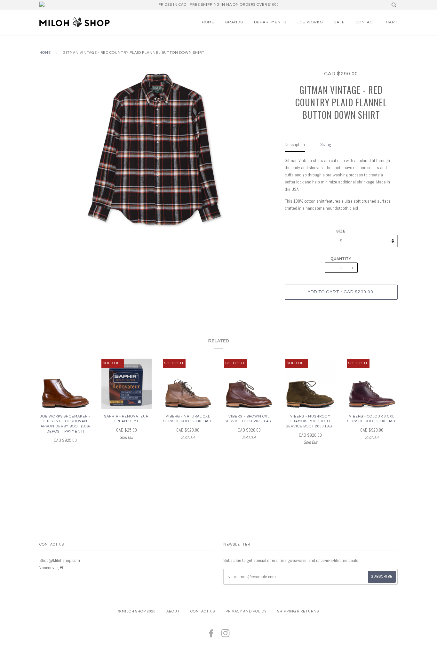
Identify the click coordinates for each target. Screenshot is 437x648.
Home (208, 22)
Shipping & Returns (298, 611)
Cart (392, 22)
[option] (157, 150)
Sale (339, 22)
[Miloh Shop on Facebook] (211, 635)
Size (341, 231)
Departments (270, 22)
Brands (234, 22)
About (173, 611)
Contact (365, 22)
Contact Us (202, 611)
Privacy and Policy (246, 611)
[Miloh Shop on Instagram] (225, 635)
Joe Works (310, 22)
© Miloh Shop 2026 (137, 611)
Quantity (341, 259)
